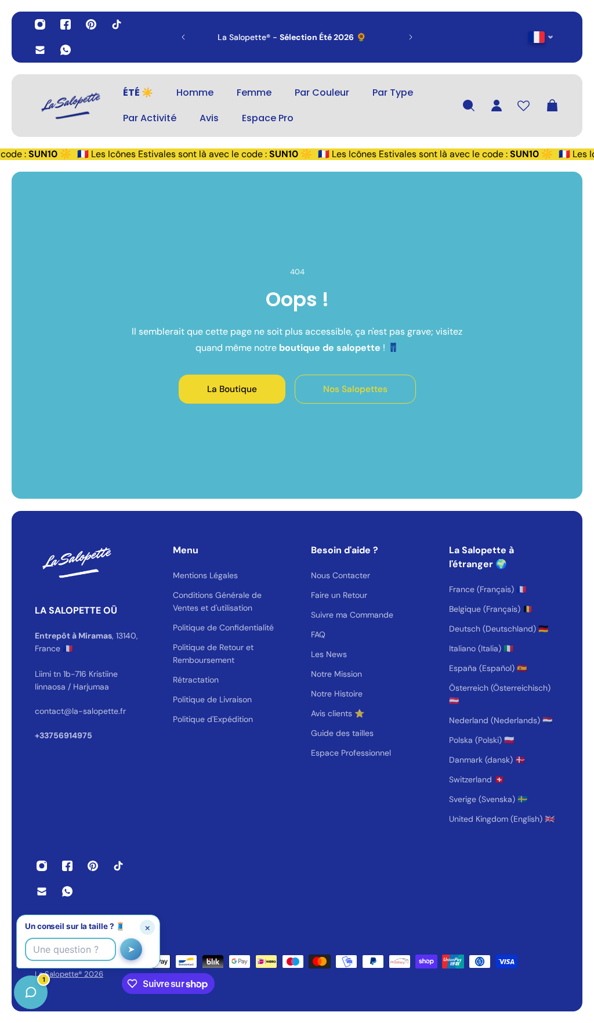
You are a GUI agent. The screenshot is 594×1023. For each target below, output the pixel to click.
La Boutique (232, 389)
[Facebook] (65, 24)
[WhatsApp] (65, 50)
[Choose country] (541, 37)
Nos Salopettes (355, 389)
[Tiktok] (116, 24)
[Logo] (69, 105)
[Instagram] (40, 24)
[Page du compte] (496, 105)
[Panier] (552, 105)
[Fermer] (183, 727)
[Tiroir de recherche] (469, 105)
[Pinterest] (91, 24)
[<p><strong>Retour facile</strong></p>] (304, 37)
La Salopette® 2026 (69, 974)
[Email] (40, 50)
